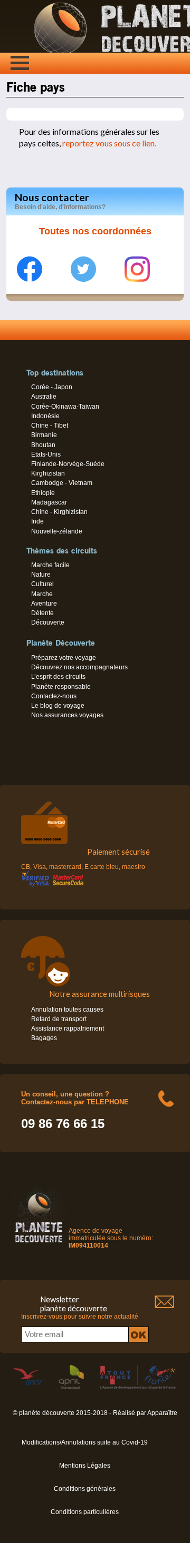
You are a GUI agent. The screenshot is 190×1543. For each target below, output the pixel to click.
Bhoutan (43, 445)
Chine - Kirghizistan (59, 512)
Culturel (42, 584)
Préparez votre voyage (63, 657)
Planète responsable (61, 686)
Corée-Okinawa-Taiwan (65, 406)
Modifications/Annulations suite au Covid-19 (85, 1442)
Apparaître (162, 1413)
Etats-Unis (46, 454)
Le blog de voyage (57, 705)
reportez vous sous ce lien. (108, 143)
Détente (42, 613)
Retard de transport (59, 1019)
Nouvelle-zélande (56, 531)
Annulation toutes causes (67, 1009)
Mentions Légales (84, 1465)
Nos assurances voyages (67, 715)
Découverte (47, 622)
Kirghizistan (48, 473)
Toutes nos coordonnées (95, 231)
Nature (41, 574)
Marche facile (50, 565)
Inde (37, 521)
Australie (43, 396)
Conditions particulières (85, 1512)
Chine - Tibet (49, 425)
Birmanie (44, 435)
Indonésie (45, 416)
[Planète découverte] (39, 1244)
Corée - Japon (51, 387)
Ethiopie (43, 493)
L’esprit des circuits (58, 676)
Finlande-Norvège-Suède (67, 464)
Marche (42, 594)
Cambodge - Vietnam (61, 483)
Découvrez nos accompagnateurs (79, 667)
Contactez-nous (54, 696)
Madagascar (49, 502)
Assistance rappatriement (67, 1028)
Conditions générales (85, 1488)
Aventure (44, 603)
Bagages (44, 1038)
